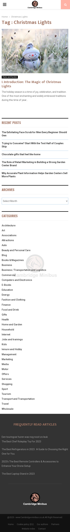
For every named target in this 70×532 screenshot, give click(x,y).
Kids (4, 344)
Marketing (7, 359)
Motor (5, 369)
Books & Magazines (13, 260)
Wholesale (7, 409)
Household (8, 329)
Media (5, 364)
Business (7, 265)
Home (11, 524)
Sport (5, 389)
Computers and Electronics (17, 280)
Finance (6, 304)
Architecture (8, 225)
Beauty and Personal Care (16, 250)
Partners (55, 524)
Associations (9, 235)
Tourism (6, 394)
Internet (6, 334)
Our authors (42, 524)
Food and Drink (10, 309)
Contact (42, 529)
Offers (5, 374)
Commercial (9, 275)
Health (5, 319)
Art (3, 230)
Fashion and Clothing (13, 299)
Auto (4, 245)
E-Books (6, 285)
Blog (4, 255)
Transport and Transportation (18, 399)
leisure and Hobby (12, 349)
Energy (6, 294)
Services (7, 379)
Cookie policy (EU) (25, 524)
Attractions (8, 240)
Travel (5, 403)
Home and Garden (10, 77)
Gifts (4, 314)
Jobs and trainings (12, 339)
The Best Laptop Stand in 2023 (18, 473)
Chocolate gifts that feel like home (21, 154)
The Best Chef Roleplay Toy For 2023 (21, 441)
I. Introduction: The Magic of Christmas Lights (31, 84)
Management (9, 354)
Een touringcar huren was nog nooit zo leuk (25, 437)
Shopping (7, 384)
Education (7, 289)
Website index (28, 529)
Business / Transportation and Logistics (24, 270)
